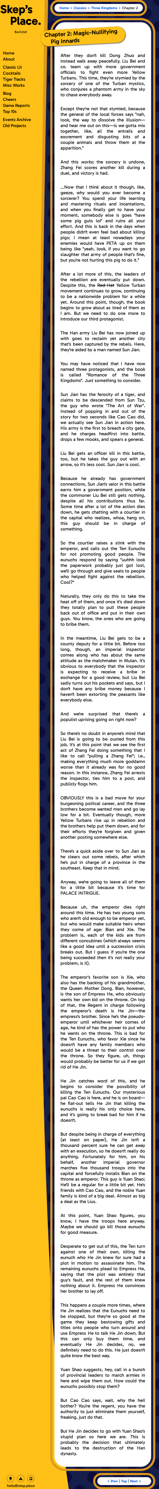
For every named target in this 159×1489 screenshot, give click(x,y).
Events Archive (17, 119)
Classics (80, 8)
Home (64, 8)
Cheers (9, 99)
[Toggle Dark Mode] (10, 1478)
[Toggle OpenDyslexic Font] (31, 1478)
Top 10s (10, 111)
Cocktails (11, 73)
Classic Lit (12, 67)
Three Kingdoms (104, 8)
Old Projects (14, 125)
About (9, 59)
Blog (7, 93)
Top (124, 1481)
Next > (135, 1481)
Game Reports (16, 105)
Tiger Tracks (14, 79)
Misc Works (14, 85)
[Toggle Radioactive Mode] (20, 1478)
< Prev (112, 1481)
